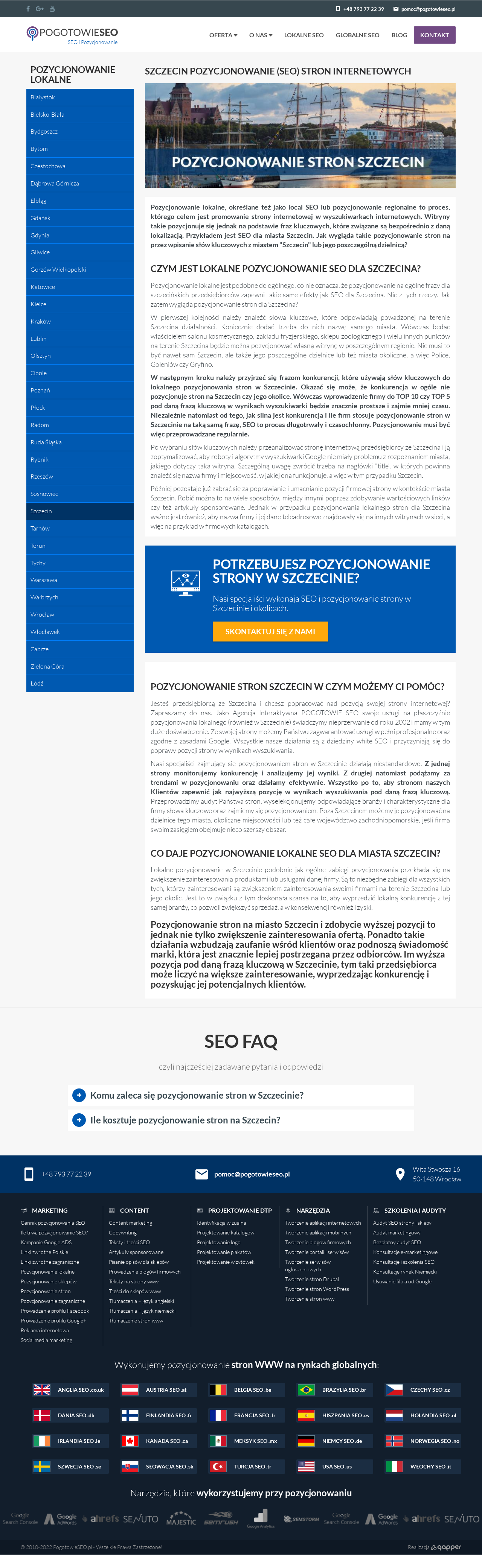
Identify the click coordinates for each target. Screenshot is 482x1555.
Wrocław (42, 614)
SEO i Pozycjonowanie (92, 42)
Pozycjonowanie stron (46, 1291)
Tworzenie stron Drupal (312, 1279)
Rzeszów (42, 476)
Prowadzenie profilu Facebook (55, 1310)
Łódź (37, 683)
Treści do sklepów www (135, 1291)
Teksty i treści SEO (129, 1242)
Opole (39, 373)
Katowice (43, 286)
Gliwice (40, 252)
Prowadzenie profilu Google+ (53, 1320)
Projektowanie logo (219, 1242)
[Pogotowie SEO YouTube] (52, 8)
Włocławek (45, 631)
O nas (258, 34)
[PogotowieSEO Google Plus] (40, 8)
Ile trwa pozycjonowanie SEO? (54, 1232)
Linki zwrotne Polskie (44, 1252)
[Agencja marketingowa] (446, 1547)
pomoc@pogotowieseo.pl (428, 9)
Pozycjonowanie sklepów (48, 1281)
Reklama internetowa (45, 1330)
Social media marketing (46, 1340)
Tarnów (40, 528)
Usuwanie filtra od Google (402, 1281)
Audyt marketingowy (397, 1232)
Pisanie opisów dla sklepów (139, 1262)
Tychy (38, 563)
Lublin (39, 338)
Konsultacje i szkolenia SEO (404, 1262)
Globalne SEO (358, 34)
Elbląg (38, 200)
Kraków (41, 321)
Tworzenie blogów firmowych (318, 1242)
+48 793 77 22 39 (363, 9)
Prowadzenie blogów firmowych (145, 1271)
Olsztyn (41, 355)
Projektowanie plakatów (224, 1252)
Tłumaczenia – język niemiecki (142, 1310)
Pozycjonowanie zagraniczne (53, 1301)
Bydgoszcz (44, 131)
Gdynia (40, 235)
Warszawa (44, 580)
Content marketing (130, 1222)
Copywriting (123, 1232)
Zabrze (40, 649)
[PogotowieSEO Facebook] (28, 8)
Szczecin (41, 511)
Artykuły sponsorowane (136, 1252)
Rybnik (40, 459)
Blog (399, 34)
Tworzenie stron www (309, 1298)
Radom (40, 425)
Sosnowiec (44, 493)
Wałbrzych (44, 597)
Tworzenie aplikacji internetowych (323, 1222)
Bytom (39, 148)
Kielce (38, 304)
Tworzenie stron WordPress (317, 1289)
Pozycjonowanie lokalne (48, 1271)
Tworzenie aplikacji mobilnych (318, 1232)
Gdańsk (40, 218)
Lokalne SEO (304, 34)
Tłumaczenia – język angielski (141, 1301)
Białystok (43, 97)
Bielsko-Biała (47, 114)
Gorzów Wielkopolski (58, 269)
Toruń (38, 545)
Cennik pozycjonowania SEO (53, 1222)
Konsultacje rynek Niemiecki (405, 1271)
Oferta (220, 34)
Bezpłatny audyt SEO (397, 1242)
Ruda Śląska (46, 442)
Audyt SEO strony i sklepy (402, 1222)
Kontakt (434, 34)
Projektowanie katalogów (225, 1232)
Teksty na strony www (134, 1281)
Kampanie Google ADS (46, 1242)
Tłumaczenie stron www (136, 1320)
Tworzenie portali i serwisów (317, 1252)
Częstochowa (48, 166)
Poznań (40, 390)
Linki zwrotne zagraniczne (50, 1262)
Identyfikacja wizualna (221, 1222)
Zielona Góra (47, 666)
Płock (38, 407)
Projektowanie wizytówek (226, 1262)
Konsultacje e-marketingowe (405, 1252)
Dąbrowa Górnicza (55, 183)
